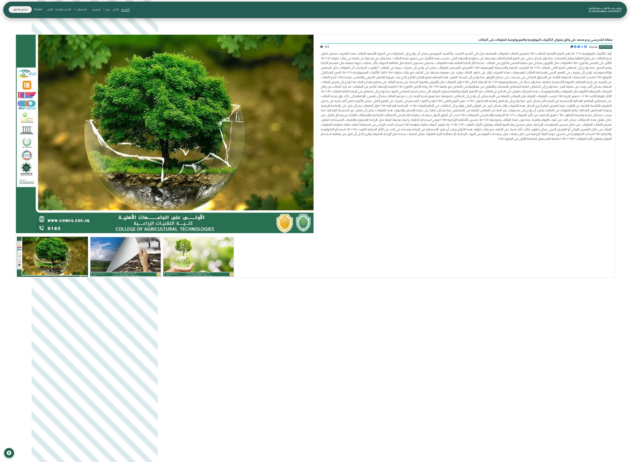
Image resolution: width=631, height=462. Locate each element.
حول (107, 9)
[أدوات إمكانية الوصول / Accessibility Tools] (9, 453)
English (38, 9)
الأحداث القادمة (63, 9)
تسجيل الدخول (20, 9)
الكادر (50, 9)
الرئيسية (125, 9)
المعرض (96, 9)
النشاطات (81, 9)
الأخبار (116, 9)
